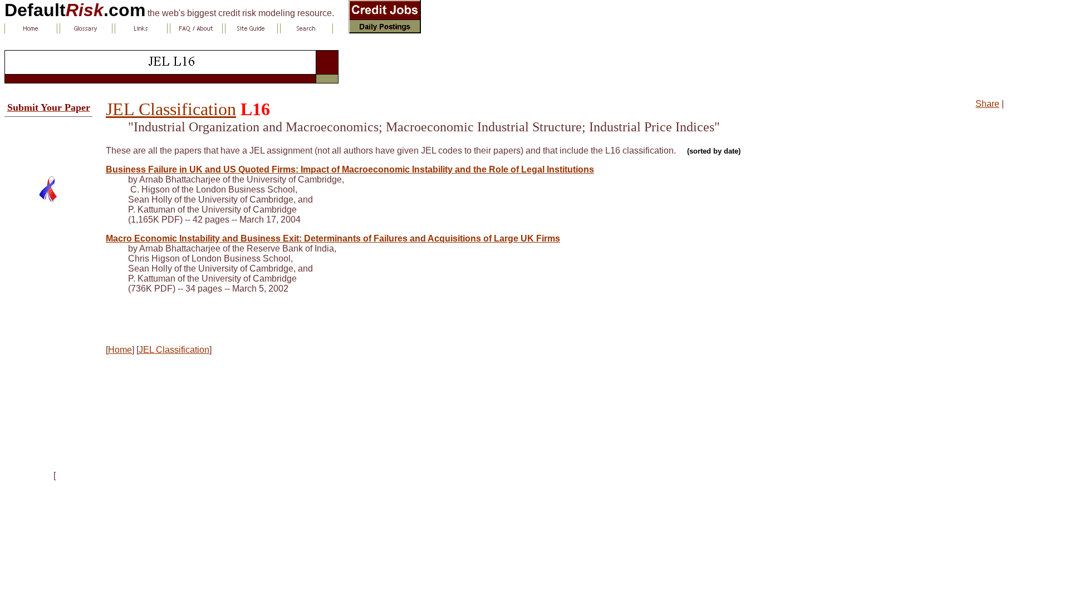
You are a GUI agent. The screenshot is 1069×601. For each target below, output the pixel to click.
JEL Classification (171, 109)
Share (987, 104)
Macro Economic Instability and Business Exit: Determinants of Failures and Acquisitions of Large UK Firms (333, 238)
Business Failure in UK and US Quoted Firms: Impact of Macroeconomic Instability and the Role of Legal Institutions (350, 169)
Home (120, 349)
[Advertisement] (48, 142)
